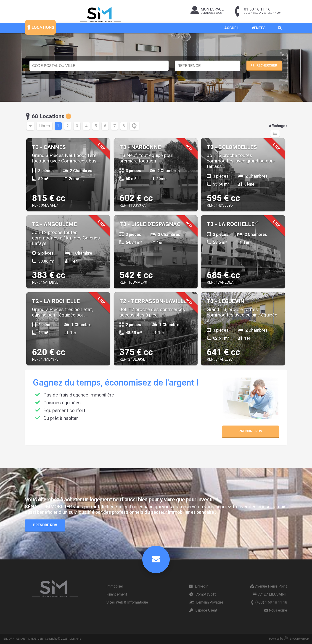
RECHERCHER (266, 65)
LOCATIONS (42, 27)
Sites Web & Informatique (127, 602)
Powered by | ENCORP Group (289, 638)
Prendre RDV (250, 431)
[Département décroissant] (30, 126)
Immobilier (114, 586)
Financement (116, 594)
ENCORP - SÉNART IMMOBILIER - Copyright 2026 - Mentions (42, 638)
